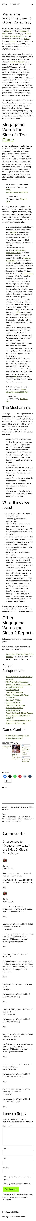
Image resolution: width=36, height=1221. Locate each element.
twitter (26, 39)
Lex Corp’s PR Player (14, 700)
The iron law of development (26, 760)
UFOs (18, 312)
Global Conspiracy (17, 36)
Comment (7, 1126)
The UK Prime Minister (14, 692)
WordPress (22, 1217)
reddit (13, 41)
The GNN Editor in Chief (15, 705)
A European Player (13, 703)
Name (6, 1149)
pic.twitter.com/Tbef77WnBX (17, 192)
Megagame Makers (17, 819)
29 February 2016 (9, 1014)
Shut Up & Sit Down (17, 62)
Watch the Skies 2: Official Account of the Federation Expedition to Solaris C (19, 715)
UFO (3, 821)
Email (5, 1158)
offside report (28, 819)
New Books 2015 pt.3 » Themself (15, 954)
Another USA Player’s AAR (16, 723)
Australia (13, 232)
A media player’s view (14, 687)
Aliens (4, 817)
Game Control (11, 817)
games (22, 807)
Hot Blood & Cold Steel (11, 4)
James (5, 866)
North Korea (28, 273)
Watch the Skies (11, 821)
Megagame (6, 819)
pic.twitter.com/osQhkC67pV (17, 392)
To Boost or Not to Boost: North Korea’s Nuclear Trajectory (25, 751)
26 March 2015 (8, 868)
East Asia (8, 31)
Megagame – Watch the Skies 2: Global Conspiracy (16, 757)
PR (15, 377)
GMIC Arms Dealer (13, 710)
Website (6, 1167)
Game (8, 139)
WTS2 (19, 821)
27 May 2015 (7, 929)
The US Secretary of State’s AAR (18, 721)
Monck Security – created (7, 747)
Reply (5, 887)
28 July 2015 (7, 989)
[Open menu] (32, 4)
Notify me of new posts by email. (18, 1184)
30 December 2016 (9, 1039)
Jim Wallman (26, 817)
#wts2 (8, 190)
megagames (29, 807)
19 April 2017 (7, 1094)
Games (19, 817)
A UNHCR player (12, 690)
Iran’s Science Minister (14, 708)
